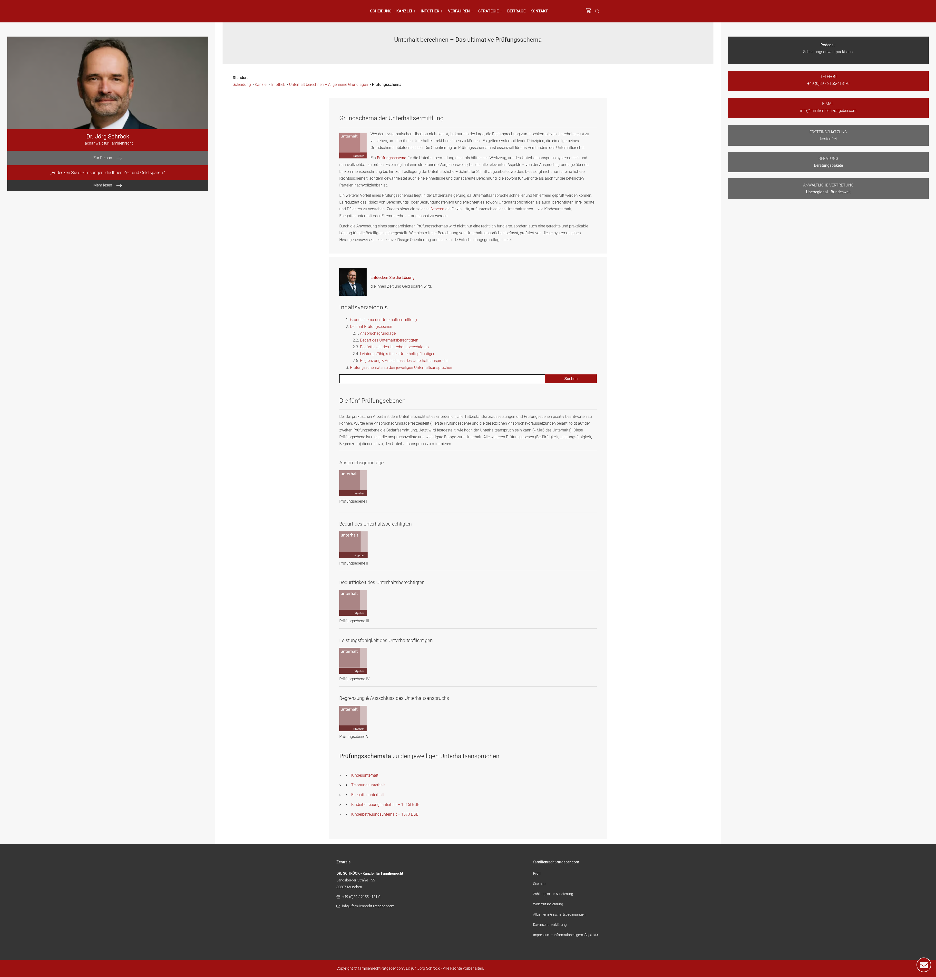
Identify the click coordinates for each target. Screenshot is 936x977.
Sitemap (539, 884)
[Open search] (597, 11)
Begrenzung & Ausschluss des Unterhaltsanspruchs (404, 360)
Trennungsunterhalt (368, 785)
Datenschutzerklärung (550, 925)
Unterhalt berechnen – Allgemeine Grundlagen (328, 84)
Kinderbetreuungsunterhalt (374, 804)
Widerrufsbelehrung (548, 904)
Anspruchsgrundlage (378, 333)
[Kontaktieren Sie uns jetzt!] (923, 964)
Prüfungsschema (391, 158)
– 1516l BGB (408, 804)
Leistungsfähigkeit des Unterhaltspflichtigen (397, 354)
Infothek (430, 11)
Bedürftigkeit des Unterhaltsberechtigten (394, 347)
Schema (437, 209)
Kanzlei (404, 11)
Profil (537, 873)
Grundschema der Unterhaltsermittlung (383, 319)
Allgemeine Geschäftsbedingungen (559, 914)
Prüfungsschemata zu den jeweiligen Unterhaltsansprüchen (401, 367)
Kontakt (539, 11)
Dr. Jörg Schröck (107, 136)
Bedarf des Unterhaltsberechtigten (389, 340)
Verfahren (459, 11)
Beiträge (516, 11)
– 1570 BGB (408, 814)
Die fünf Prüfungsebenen (371, 326)
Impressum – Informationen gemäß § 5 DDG (566, 935)
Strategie (488, 11)
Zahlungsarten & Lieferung (553, 894)
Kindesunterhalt (364, 775)
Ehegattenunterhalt (367, 794)
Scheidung (380, 11)
